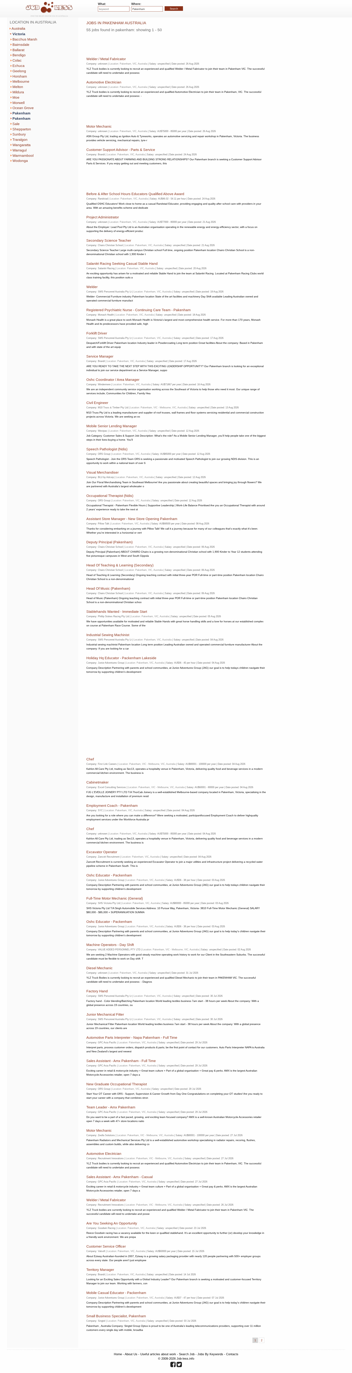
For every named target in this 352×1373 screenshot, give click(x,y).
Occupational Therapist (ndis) (109, 496)
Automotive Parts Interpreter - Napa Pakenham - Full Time (131, 1037)
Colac (17, 60)
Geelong (19, 71)
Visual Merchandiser (102, 472)
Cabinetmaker (97, 782)
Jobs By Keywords (210, 1354)
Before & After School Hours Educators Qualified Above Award (135, 194)
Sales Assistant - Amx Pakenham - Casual (119, 1177)
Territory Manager (100, 1270)
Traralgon (19, 140)
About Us (131, 1354)
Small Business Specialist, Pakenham (116, 1316)
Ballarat (18, 50)
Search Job (187, 1354)
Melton (17, 87)
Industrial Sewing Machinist (107, 635)
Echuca (18, 66)
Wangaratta (21, 145)
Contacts (232, 1354)
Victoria (18, 34)
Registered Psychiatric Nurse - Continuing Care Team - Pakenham (138, 310)
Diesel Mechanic (99, 968)
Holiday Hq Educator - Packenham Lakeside (121, 658)
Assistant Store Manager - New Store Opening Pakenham (131, 519)
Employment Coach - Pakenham (112, 806)
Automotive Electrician (103, 82)
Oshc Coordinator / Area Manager (112, 380)
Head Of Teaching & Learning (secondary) (119, 565)
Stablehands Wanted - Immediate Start (116, 612)
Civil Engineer (97, 403)
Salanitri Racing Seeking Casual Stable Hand (122, 264)
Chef (90, 759)
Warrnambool (23, 156)
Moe (15, 97)
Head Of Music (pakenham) (108, 588)
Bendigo (19, 55)
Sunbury (19, 134)
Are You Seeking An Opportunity (111, 1223)
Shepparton (21, 129)
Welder (92, 287)
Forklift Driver (96, 333)
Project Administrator (102, 217)
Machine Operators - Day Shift (110, 945)
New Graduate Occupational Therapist (116, 1084)
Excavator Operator (101, 852)
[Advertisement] (153, 43)
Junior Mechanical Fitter (105, 1014)
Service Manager (99, 356)
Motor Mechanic (99, 126)
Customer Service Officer (106, 1246)
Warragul (19, 150)
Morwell (18, 103)
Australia (18, 28)
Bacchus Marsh (24, 39)
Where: (136, 4)
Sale (16, 124)
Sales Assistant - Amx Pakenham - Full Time (121, 1061)
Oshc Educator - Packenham (109, 875)
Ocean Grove (23, 108)
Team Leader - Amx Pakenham (110, 1107)
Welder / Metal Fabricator (106, 59)
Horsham (19, 76)
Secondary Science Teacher (108, 240)
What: (102, 4)
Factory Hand (97, 991)
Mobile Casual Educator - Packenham (116, 1293)
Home (118, 1354)
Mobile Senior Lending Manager (111, 426)
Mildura (18, 92)
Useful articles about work (158, 1354)
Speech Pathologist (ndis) (106, 449)
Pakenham (21, 113)
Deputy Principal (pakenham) (109, 542)
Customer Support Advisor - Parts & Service (120, 150)
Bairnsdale (20, 45)
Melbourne (20, 81)
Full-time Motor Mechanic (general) (114, 898)
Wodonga (20, 161)
